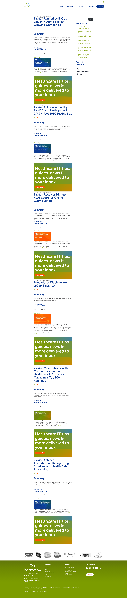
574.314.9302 (71, 567)
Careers (67, 573)
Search (77, 17)
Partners (81, 6)
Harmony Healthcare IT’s (41, 68)
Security (92, 2)
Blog (35, 16)
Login (98, 2)
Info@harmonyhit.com (71, 569)
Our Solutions (70, 6)
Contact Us (100, 6)
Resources (91, 6)
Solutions (47, 567)
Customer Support (49, 572)
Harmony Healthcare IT (45, 241)
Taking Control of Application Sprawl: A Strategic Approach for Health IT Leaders (85, 56)
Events (46, 574)
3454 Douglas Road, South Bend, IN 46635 (70, 571)
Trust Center (68, 574)
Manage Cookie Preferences (41, 591)
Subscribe (90, 574)
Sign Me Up (37, 57)
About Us (84, 2)
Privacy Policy (27, 591)
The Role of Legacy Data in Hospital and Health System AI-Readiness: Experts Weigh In (85, 36)
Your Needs (59, 6)
